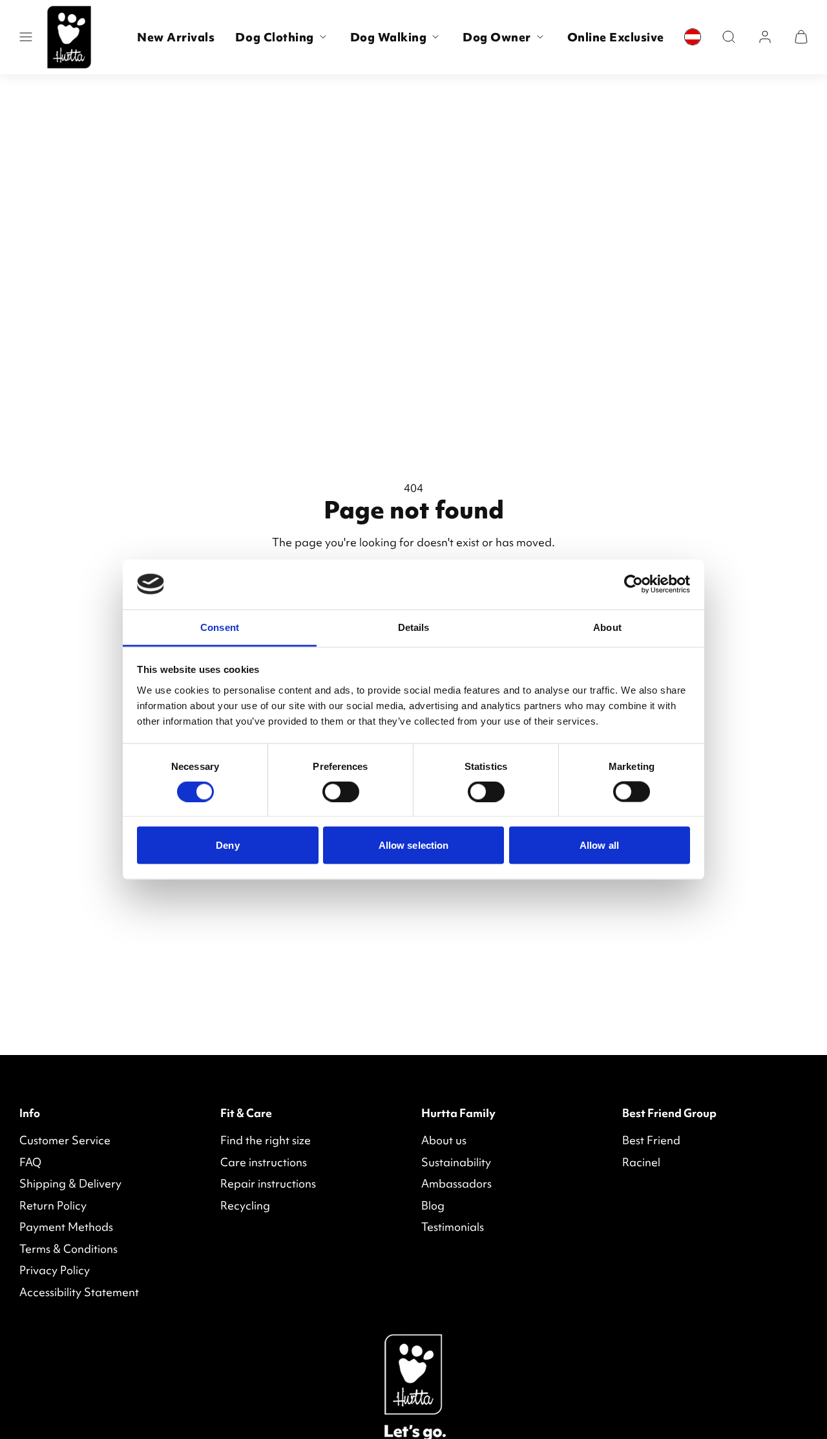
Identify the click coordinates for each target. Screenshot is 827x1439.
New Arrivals (176, 37)
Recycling (245, 1205)
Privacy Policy (54, 1270)
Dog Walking (388, 37)
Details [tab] (414, 626)
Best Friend (651, 1140)
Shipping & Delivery (70, 1183)
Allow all (599, 845)
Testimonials (452, 1226)
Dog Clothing (274, 37)
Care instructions (263, 1162)
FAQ (30, 1162)
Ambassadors (456, 1183)
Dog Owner (497, 37)
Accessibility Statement (79, 1291)
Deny (227, 845)
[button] (25, 36)
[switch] (340, 792)
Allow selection (414, 845)
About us (443, 1140)
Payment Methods (66, 1226)
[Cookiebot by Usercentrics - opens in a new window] (633, 584)
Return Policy (53, 1205)
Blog (433, 1205)
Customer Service (64, 1140)
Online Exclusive (615, 37)
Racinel (641, 1162)
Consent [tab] (219, 626)
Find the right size (265, 1140)
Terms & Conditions (68, 1248)
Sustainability (456, 1162)
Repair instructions (268, 1183)
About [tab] (607, 626)
